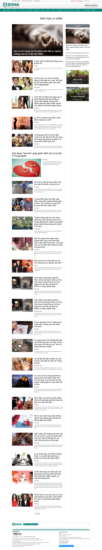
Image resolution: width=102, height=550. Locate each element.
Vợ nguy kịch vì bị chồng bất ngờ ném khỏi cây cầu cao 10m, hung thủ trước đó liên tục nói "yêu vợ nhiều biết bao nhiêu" (48, 343)
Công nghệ (87, 10)
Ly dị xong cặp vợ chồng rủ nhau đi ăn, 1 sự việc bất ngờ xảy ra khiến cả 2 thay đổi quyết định (48, 456)
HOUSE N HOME (16, 0)
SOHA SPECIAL (37, 0)
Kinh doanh (29, 10)
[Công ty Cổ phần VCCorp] (31, 533)
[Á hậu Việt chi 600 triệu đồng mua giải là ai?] (22, 66)
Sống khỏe (77, 10)
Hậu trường (37, 87)
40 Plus (42, 10)
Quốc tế (47, 10)
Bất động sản (36, 10)
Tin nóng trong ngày (77, 96)
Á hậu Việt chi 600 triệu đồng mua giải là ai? (48, 62)
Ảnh (83, 528)
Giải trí (66, 10)
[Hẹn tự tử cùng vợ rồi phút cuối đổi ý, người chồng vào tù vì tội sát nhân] (37, 40)
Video (79, 528)
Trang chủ (17, 528)
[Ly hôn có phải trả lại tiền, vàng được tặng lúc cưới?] (22, 123)
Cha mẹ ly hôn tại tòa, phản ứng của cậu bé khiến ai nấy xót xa (47, 183)
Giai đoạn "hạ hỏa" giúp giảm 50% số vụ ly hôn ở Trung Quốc (37, 154)
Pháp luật (71, 10)
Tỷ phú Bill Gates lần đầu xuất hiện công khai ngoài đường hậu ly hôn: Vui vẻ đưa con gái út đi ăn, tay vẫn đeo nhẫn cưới (48, 202)
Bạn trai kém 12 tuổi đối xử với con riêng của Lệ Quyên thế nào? (48, 262)
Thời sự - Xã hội (23, 528)
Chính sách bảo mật (63, 542)
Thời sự (23, 10)
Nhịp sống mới (60, 10)
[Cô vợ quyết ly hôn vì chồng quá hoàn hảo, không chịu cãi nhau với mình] (22, 327)
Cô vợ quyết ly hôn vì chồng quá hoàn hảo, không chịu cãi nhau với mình (47, 324)
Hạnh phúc (14, 10)
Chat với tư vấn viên (67, 545)
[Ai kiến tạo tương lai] (90, 5)
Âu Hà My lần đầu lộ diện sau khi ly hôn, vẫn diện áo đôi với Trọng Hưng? (48, 361)
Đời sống (93, 10)
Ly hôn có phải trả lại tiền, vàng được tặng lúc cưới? (47, 119)
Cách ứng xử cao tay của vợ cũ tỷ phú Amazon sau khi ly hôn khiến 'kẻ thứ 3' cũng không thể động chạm (48, 498)
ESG (19, 10)
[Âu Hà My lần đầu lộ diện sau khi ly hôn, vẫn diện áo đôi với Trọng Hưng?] (22, 364)
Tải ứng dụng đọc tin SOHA (31, 524)
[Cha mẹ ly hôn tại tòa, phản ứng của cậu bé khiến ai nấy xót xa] (22, 187)
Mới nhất (8, 10)
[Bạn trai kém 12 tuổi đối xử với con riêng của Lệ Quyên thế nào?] (22, 266)
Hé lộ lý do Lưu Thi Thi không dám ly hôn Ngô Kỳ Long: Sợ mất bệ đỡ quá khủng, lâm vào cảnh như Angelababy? (48, 81)
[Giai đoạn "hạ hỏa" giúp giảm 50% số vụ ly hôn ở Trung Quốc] (26, 168)
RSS (86, 528)
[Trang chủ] (11, 5)
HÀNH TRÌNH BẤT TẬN (27, 0)
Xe (82, 10)
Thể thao (53, 10)
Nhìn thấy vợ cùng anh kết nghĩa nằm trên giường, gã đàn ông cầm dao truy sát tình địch (48, 400)
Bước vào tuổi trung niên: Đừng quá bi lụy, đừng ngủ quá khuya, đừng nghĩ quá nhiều (47, 418)
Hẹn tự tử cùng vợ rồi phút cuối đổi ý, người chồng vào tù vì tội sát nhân (37, 52)
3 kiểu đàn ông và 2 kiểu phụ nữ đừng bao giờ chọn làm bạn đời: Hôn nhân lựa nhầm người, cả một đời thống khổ (47, 475)
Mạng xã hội (77, 79)
